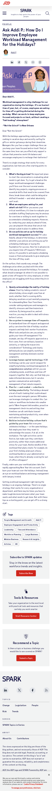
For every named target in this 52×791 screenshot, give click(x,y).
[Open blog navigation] (4, 13)
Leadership (9, 530)
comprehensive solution (20, 369)
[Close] (49, 775)
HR (16, 544)
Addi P (13, 52)
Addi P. (39, 520)
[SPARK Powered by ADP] (26, 10)
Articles (7, 544)
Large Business (31, 534)
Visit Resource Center (26, 616)
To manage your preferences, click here (26, 788)
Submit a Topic (26, 658)
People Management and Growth (18, 520)
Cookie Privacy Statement (33, 784)
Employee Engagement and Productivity (21, 525)
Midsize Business (11, 539)
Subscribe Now (26, 573)
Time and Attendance (27, 530)
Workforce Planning (12, 534)
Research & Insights (31, 539)
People (7, 24)
